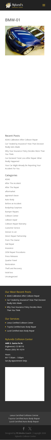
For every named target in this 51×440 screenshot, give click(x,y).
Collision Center (11, 215)
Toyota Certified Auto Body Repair (21, 327)
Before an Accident (13, 203)
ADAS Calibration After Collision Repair (21, 139)
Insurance (9, 248)
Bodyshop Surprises (13, 207)
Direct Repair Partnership (15, 236)
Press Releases (11, 256)
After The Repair (12, 187)
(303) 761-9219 (18, 349)
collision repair (11, 220)
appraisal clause (12, 195)
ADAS (7, 179)
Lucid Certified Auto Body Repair (20, 330)
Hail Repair (9, 244)
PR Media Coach (23, 433)
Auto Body (9, 199)
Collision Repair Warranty (15, 223)
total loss (9, 272)
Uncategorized (11, 276)
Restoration (10, 264)
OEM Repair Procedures (15, 252)
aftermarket (10, 191)
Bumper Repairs (12, 211)
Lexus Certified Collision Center (20, 322)
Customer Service (12, 228)
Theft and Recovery (13, 268)
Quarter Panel (11, 260)
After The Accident (13, 183)
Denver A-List (11, 232)
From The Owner (12, 240)
